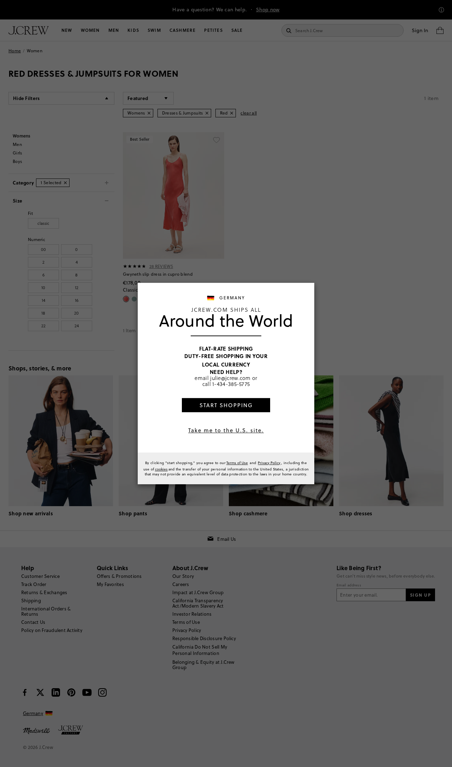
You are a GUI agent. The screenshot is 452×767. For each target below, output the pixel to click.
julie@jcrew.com (230, 378)
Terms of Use (237, 462)
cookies (161, 469)
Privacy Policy (269, 462)
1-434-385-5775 (231, 384)
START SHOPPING (226, 405)
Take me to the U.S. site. (226, 430)
